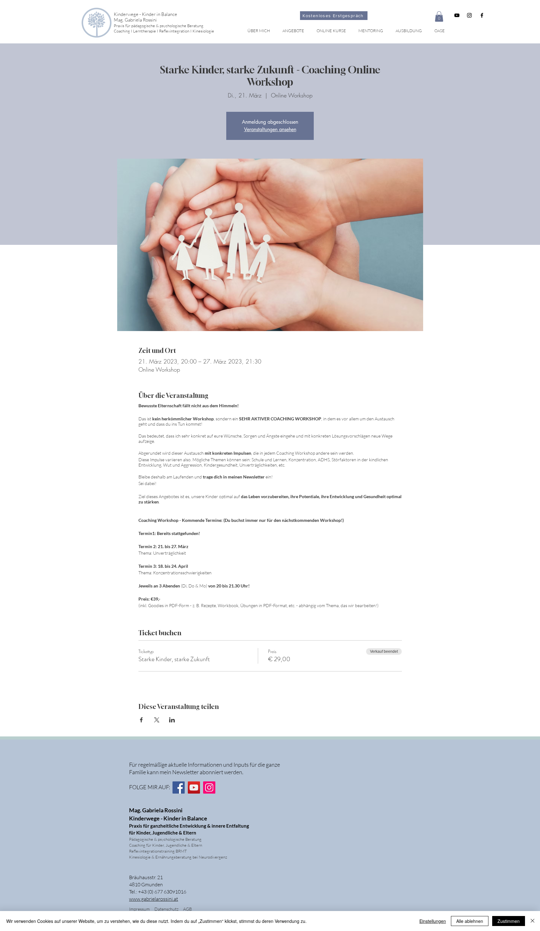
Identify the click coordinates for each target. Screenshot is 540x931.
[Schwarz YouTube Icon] (457, 15)
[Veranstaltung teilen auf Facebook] (141, 719)
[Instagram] (209, 787)
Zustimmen (509, 921)
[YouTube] (194, 787)
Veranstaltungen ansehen (270, 129)
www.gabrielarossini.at (153, 899)
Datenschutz (168, 909)
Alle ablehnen (469, 921)
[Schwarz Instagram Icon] (469, 15)
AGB (187, 909)
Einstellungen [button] (432, 921)
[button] (439, 16)
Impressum (139, 909)
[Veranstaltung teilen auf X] (157, 719)
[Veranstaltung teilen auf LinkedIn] (172, 719)
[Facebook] (178, 787)
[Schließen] (532, 921)
